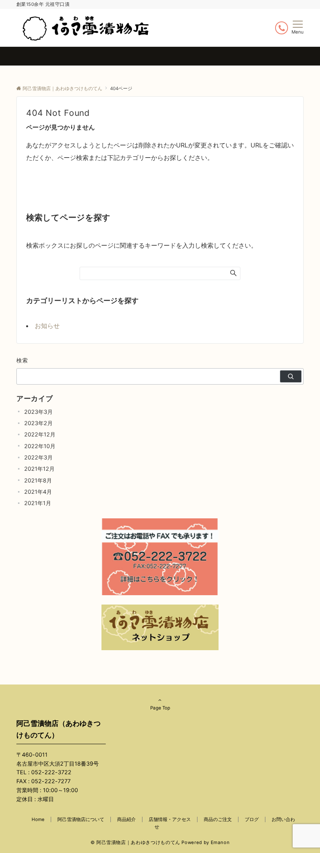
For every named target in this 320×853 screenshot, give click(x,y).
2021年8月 (38, 480)
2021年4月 (38, 491)
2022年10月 (39, 446)
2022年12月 (39, 434)
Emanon (220, 842)
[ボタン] (281, 27)
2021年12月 (39, 468)
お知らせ (47, 326)
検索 (22, 360)
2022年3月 (38, 457)
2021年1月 (37, 503)
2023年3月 (38, 411)
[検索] (291, 376)
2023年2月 (38, 423)
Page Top (160, 708)
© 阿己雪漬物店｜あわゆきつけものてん (135, 842)
